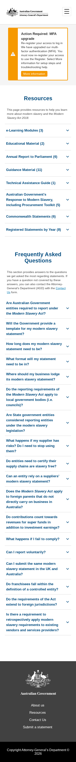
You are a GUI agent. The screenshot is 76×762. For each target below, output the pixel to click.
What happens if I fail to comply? (32, 539)
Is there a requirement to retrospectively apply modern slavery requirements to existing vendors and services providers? (32, 622)
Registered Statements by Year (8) (33, 230)
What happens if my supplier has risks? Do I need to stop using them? (32, 446)
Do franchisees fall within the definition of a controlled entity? (32, 586)
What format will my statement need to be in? (31, 361)
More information (34, 73)
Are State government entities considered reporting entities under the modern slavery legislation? (30, 423)
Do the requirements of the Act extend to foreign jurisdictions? (31, 601)
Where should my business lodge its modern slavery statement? (33, 376)
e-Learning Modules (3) (24, 130)
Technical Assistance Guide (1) (31, 183)
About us (37, 705)
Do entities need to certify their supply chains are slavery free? (31, 463)
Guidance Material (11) (24, 170)
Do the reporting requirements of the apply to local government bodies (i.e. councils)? (32, 397)
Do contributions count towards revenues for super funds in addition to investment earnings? (32, 522)
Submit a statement (37, 727)
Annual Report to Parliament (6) (31, 157)
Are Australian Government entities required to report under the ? (32, 308)
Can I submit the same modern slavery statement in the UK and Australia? (32, 569)
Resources (37, 713)
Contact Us (37, 720)
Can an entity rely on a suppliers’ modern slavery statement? (32, 478)
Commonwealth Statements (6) (31, 216)
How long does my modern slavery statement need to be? (34, 346)
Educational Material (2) (25, 143)
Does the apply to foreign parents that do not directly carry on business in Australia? (34, 499)
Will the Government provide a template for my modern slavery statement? (32, 328)
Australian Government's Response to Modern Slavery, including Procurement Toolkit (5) (33, 200)
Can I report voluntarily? (26, 552)
